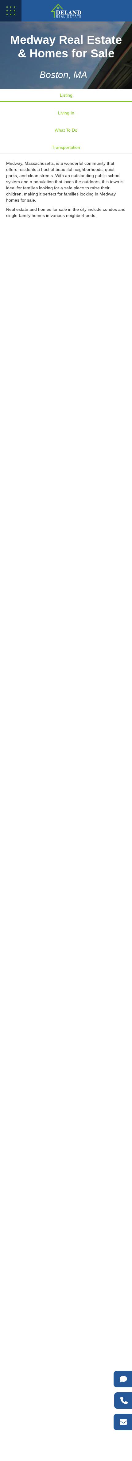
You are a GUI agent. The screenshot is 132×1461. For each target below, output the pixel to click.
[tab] (66, 95)
